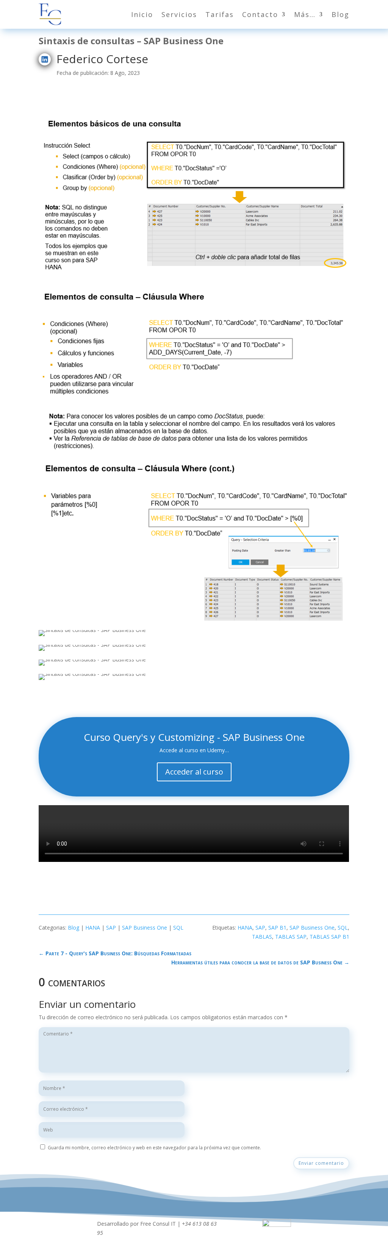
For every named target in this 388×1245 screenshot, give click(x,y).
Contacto (260, 14)
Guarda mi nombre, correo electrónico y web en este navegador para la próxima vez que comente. (154, 1147)
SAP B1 (277, 927)
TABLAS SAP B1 (329, 936)
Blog (340, 14)
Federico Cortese (102, 59)
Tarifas (219, 14)
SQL (178, 927)
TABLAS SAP (291, 936)
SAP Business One (144, 927)
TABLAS (262, 936)
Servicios (179, 14)
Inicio (142, 14)
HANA (92, 927)
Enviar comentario (321, 1163)
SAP (111, 927)
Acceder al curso (194, 772)
